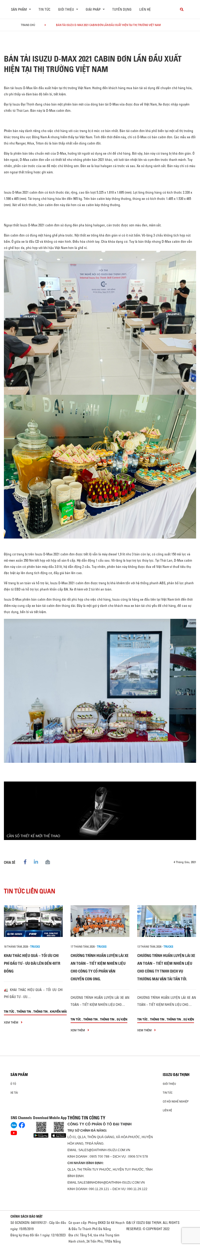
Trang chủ (28, 25)
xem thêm (11, 1022)
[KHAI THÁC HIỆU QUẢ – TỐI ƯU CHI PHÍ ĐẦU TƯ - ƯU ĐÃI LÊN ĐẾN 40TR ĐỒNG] (33, 921)
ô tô (13, 1084)
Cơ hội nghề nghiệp (176, 1101)
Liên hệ (145, 9)
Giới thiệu (169, 1084)
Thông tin (24, 1011)
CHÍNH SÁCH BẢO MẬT (26, 1216)
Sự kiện (122, 1019)
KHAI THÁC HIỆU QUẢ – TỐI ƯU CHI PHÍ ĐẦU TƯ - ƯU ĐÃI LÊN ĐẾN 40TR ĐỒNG (32, 963)
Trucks (35, 946)
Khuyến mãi (58, 1011)
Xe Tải (14, 1092)
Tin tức (44, 9)
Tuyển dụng (122, 9)
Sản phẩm (19, 1074)
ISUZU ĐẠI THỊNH (176, 1074)
